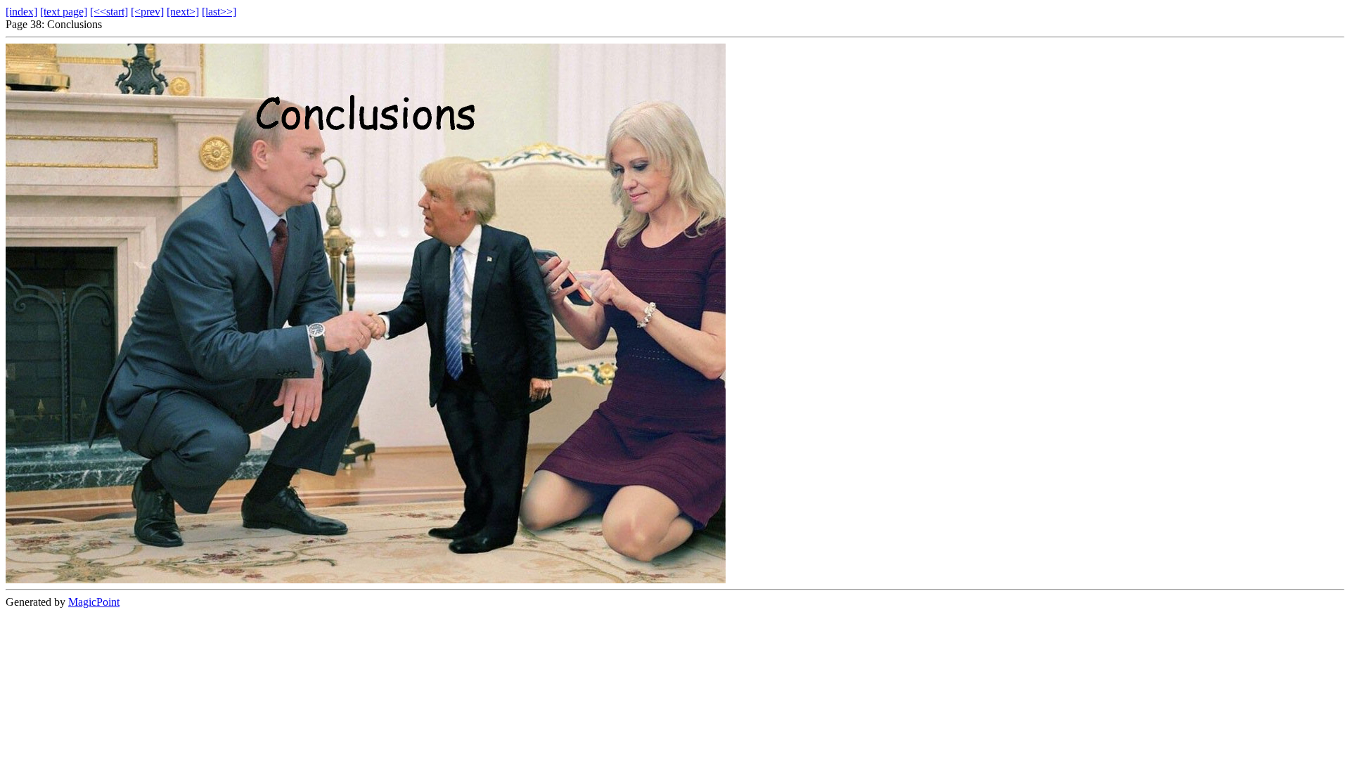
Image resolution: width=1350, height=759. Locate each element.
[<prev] (147, 12)
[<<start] (109, 12)
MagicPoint (94, 602)
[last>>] (219, 12)
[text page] (63, 12)
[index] (21, 12)
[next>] (183, 12)
